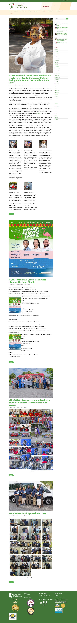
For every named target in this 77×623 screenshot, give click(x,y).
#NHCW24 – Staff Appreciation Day (27, 513)
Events (11, 13)
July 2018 (56, 103)
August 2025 (57, 60)
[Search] (67, 18)
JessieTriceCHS (27, 594)
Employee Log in (36, 11)
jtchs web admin (20, 85)
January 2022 (57, 90)
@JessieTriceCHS (28, 597)
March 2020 (57, 98)
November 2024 (57, 73)
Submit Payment (59, 11)
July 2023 (56, 88)
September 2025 (57, 58)
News (29, 85)
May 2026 (56, 49)
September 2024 (57, 77)
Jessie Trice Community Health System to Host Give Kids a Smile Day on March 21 (62, 39)
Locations (65, 5)
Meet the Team (23, 11)
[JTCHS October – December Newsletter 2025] (56, 43)
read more (11, 213)
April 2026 (56, 51)
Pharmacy (56, 119)
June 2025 (56, 62)
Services (29, 11)
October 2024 (57, 75)
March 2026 (57, 53)
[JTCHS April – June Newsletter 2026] (56, 24)
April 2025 (56, 64)
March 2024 (57, 83)
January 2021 (57, 92)
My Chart (56, 5)
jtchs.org (16, 133)
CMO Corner (57, 108)
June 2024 (56, 81)
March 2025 (57, 66)
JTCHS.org (38, 113)
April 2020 (56, 96)
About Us (16, 11)
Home (11, 11)
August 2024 (57, 79)
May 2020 (56, 94)
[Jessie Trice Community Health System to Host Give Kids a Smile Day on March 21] (56, 38)
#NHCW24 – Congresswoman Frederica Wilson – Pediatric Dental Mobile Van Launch (29, 402)
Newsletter (56, 117)
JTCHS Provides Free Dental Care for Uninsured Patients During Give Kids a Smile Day (62, 34)
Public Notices (51, 11)
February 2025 (57, 68)
